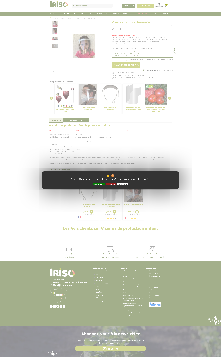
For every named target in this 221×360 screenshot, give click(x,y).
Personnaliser (123, 184)
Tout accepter (99, 184)
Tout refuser (111, 184)
